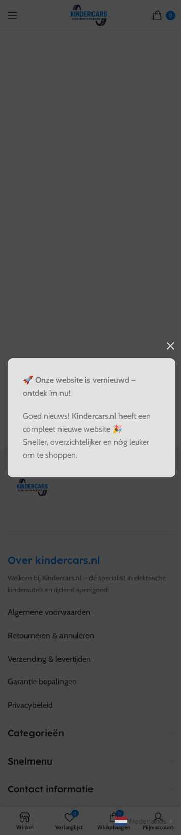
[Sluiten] (170, 345)
